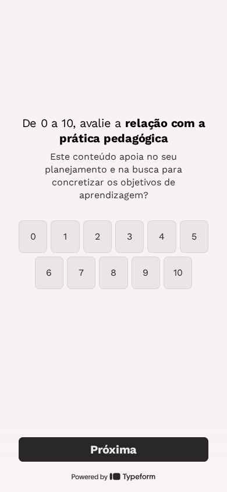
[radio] (33, 236)
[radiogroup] (113, 254)
